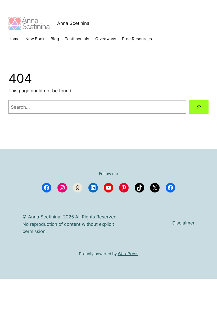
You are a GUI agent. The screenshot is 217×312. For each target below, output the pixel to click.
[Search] (199, 107)
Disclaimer (183, 223)
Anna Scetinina (73, 23)
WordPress (128, 253)
